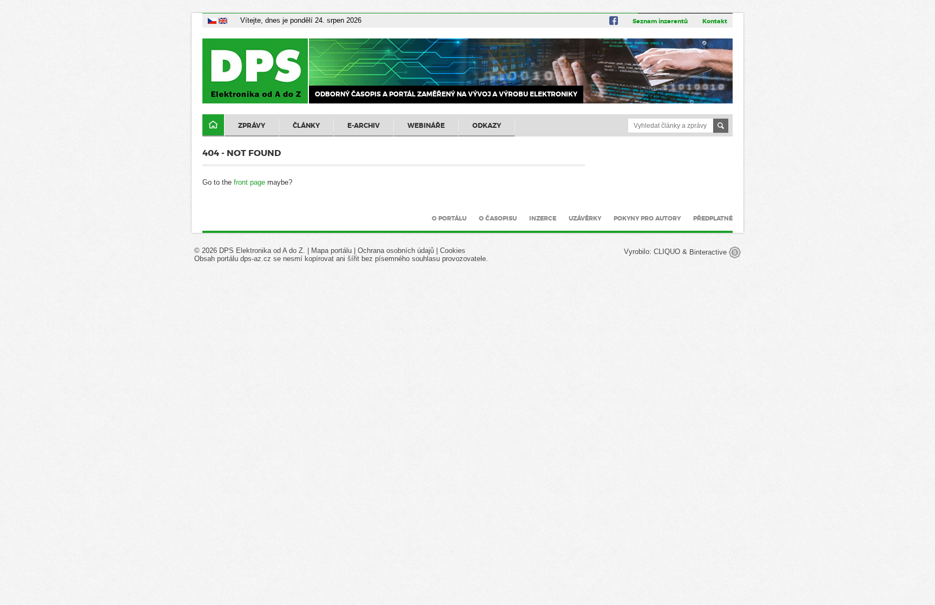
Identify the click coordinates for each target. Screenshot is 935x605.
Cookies (452, 250)
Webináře (426, 125)
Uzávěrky (585, 218)
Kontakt (714, 21)
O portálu (449, 218)
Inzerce (542, 218)
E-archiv (363, 125)
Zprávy (251, 125)
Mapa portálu (331, 250)
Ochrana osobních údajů (396, 250)
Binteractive (709, 252)
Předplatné (713, 218)
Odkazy (486, 125)
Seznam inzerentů (660, 21)
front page (249, 182)
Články (306, 125)
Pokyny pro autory (647, 218)
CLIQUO (667, 252)
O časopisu (498, 218)
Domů (213, 125)
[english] (223, 20)
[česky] (212, 20)
